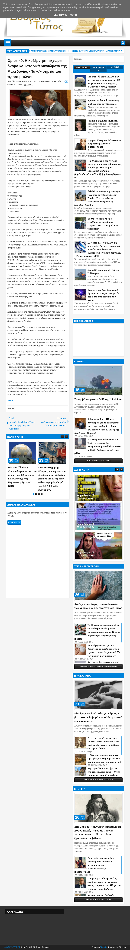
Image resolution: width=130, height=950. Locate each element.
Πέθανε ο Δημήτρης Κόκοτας (103, 120)
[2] (36, 490)
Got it (73, 15)
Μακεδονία (56, 81)
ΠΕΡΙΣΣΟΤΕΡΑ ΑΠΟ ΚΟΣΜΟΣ (98, 461)
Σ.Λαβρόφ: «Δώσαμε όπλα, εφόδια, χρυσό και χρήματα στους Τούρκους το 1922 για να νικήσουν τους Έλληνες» (104, 883)
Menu (7, 42)
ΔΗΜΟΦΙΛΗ (81, 67)
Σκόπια (19, 84)
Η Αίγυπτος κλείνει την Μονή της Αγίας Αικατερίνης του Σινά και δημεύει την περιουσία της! (104, 758)
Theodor (103, 947)
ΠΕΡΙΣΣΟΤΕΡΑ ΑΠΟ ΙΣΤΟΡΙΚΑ (98, 899)
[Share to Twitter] (29, 443)
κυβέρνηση (46, 81)
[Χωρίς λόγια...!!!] (98, 488)
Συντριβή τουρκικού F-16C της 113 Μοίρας (98, 399)
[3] (39, 490)
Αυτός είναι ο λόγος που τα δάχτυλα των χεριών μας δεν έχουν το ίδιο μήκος (98, 606)
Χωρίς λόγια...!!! (85, 495)
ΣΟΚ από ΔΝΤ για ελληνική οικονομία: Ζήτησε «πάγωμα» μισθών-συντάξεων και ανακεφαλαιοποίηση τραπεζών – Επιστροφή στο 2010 (97, 249)
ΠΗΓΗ (10, 400)
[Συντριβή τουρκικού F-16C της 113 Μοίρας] (98, 380)
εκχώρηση (36, 81)
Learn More (60, 15)
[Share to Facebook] (26, 443)
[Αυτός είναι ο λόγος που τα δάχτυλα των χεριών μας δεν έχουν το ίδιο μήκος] (98, 585)
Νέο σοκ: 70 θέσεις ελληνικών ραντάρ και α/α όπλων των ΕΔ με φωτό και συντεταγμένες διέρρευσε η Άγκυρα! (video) (104, 81)
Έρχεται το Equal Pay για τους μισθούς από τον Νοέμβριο (98, 51)
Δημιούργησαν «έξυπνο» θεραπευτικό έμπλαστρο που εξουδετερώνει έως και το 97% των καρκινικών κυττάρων (104, 650)
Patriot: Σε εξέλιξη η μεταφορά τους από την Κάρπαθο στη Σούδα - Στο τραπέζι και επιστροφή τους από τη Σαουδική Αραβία (97, 198)
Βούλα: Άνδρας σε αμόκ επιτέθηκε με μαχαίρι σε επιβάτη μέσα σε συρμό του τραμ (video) (103, 223)
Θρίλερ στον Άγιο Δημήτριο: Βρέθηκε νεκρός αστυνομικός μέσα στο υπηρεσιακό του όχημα (103, 294)
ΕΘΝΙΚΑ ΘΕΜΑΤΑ (23, 81)
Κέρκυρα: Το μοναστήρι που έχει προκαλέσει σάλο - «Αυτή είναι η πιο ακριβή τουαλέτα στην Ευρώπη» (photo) (104, 773)
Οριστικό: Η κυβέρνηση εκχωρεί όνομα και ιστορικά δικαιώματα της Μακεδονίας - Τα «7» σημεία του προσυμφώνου (37, 68)
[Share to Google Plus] (33, 443)
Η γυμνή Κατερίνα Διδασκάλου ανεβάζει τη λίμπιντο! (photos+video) (104, 143)
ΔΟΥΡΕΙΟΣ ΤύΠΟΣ (12, 947)
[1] (33, 490)
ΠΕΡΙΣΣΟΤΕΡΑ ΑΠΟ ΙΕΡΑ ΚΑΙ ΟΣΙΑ (98, 780)
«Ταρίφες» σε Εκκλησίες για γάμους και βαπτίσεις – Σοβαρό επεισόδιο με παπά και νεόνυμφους (98, 717)
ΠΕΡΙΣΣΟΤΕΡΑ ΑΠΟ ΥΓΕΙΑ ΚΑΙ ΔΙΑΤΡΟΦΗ (98, 666)
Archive (115, 67)
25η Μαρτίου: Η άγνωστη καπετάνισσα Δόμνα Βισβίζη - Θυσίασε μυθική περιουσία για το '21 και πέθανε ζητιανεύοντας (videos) (97, 832)
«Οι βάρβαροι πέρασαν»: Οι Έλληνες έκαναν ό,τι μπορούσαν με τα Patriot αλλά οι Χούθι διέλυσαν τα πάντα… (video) (97, 446)
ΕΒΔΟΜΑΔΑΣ (98, 69)
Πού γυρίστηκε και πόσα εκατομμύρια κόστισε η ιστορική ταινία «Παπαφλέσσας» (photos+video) (94, 864)
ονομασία (11, 84)
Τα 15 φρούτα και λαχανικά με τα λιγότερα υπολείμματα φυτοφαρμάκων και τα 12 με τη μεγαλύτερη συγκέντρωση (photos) (97, 631)
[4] (42, 490)
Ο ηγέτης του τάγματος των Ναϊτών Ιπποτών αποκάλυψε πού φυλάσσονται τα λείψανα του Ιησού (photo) (104, 743)
